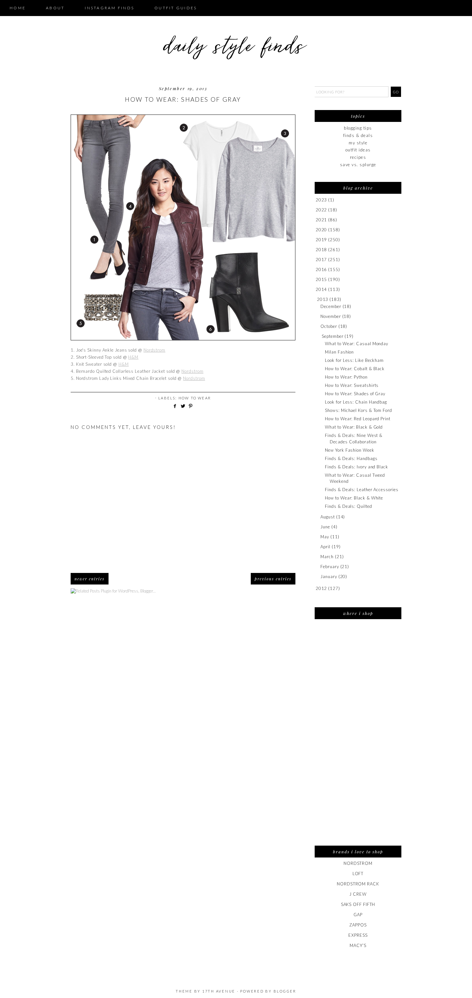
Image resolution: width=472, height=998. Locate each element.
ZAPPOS (357, 924)
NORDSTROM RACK (358, 883)
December (330, 306)
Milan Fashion (339, 351)
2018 (321, 249)
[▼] (316, 299)
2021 (321, 219)
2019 (321, 239)
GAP (358, 914)
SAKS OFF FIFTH (358, 904)
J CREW (357, 894)
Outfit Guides (175, 7)
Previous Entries (273, 578)
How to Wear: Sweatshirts (352, 385)
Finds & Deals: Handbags (351, 458)
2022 (321, 209)
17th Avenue (218, 991)
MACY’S (358, 945)
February (329, 566)
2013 (322, 299)
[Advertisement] (358, 736)
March (327, 556)
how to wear (195, 398)
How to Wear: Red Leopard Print (357, 418)
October (328, 326)
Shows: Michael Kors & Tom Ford (358, 410)
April (325, 546)
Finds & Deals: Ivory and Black (356, 466)
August (327, 516)
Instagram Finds (109, 7)
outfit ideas (358, 149)
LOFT (358, 873)
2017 (321, 259)
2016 (321, 269)
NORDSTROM (358, 863)
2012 (321, 588)
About (55, 7)
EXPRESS (357, 935)
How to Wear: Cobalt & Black (355, 368)
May (324, 536)
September (332, 336)
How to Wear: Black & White (354, 497)
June (325, 526)
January (328, 576)
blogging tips (358, 128)
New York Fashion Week (349, 450)
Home (18, 7)
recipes (358, 157)
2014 (321, 289)
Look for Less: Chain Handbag (356, 402)
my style (358, 142)
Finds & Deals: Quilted (348, 506)
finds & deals (358, 135)
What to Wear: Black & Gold (354, 427)
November (330, 316)
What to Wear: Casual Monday (356, 343)
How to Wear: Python (346, 377)
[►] (315, 200)
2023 (321, 199)
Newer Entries (89, 578)
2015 (321, 279)
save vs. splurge (358, 164)
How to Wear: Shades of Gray (355, 393)
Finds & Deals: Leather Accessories (361, 489)
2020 (321, 229)
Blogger (285, 991)
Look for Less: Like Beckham (354, 360)
